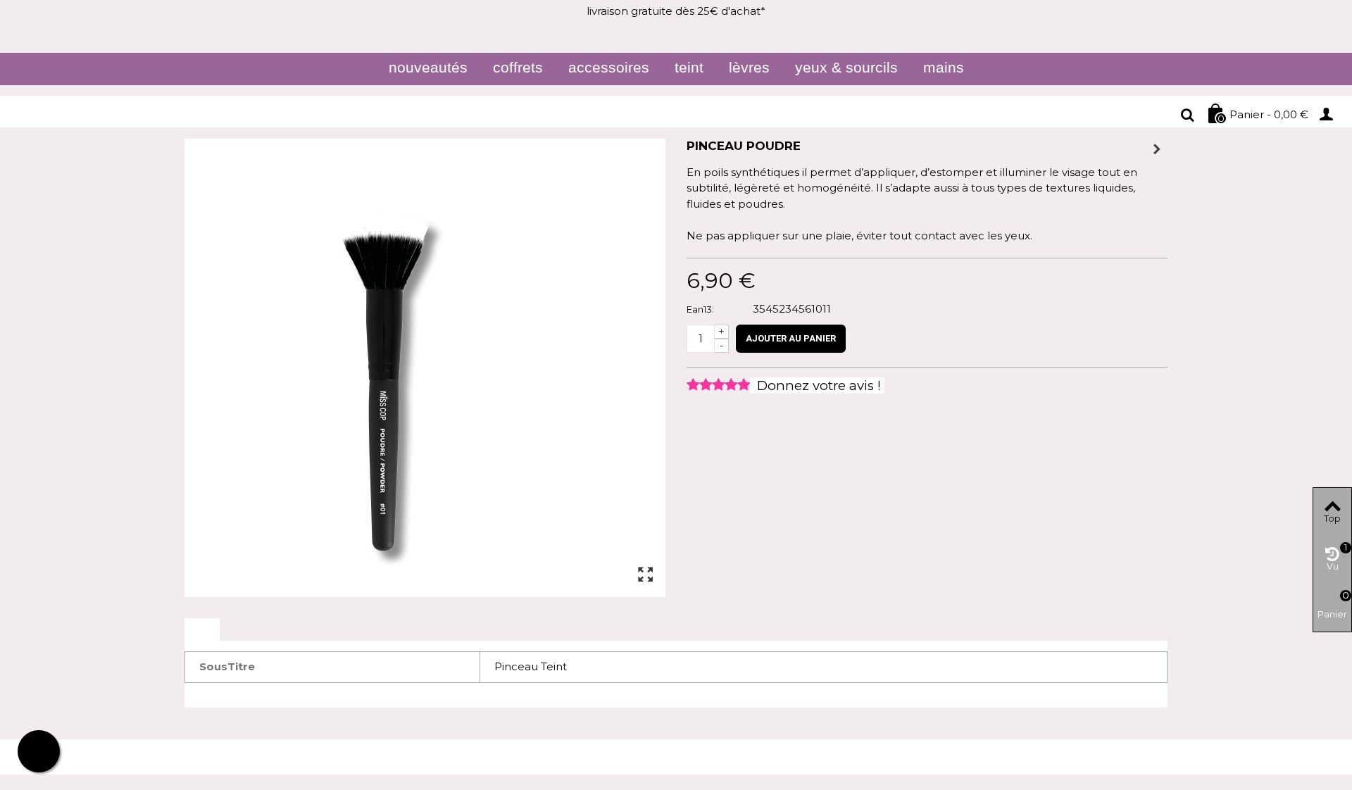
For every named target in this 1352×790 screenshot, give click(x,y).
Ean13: (700, 309)
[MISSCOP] (226, 115)
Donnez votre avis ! (817, 385)
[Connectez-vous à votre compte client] (1331, 113)
